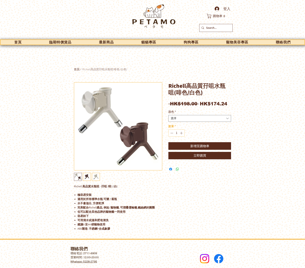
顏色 (172, 111)
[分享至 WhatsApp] (177, 169)
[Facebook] (219, 258)
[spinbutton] (176, 133)
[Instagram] (204, 258)
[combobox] (199, 118)
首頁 (77, 69)
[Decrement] (171, 133)
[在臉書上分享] (171, 169)
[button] (218, 16)
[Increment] (181, 133)
